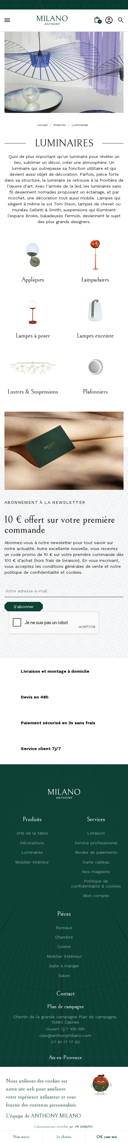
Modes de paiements (96, 852)
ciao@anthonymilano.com (65, 1035)
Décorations (32, 842)
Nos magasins (96, 871)
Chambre (64, 937)
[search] (120, 20)
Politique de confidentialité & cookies (96, 883)
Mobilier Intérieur (32, 862)
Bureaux (64, 927)
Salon (64, 975)
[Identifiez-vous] (109, 20)
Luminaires (32, 852)
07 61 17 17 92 (65, 1042)
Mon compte (96, 895)
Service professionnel (96, 842)
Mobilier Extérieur (64, 956)
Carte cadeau (96, 862)
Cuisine (64, 946)
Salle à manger (64, 965)
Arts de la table (32, 833)
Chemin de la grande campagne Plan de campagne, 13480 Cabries (65, 1019)
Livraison (96, 833)
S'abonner (24, 606)
